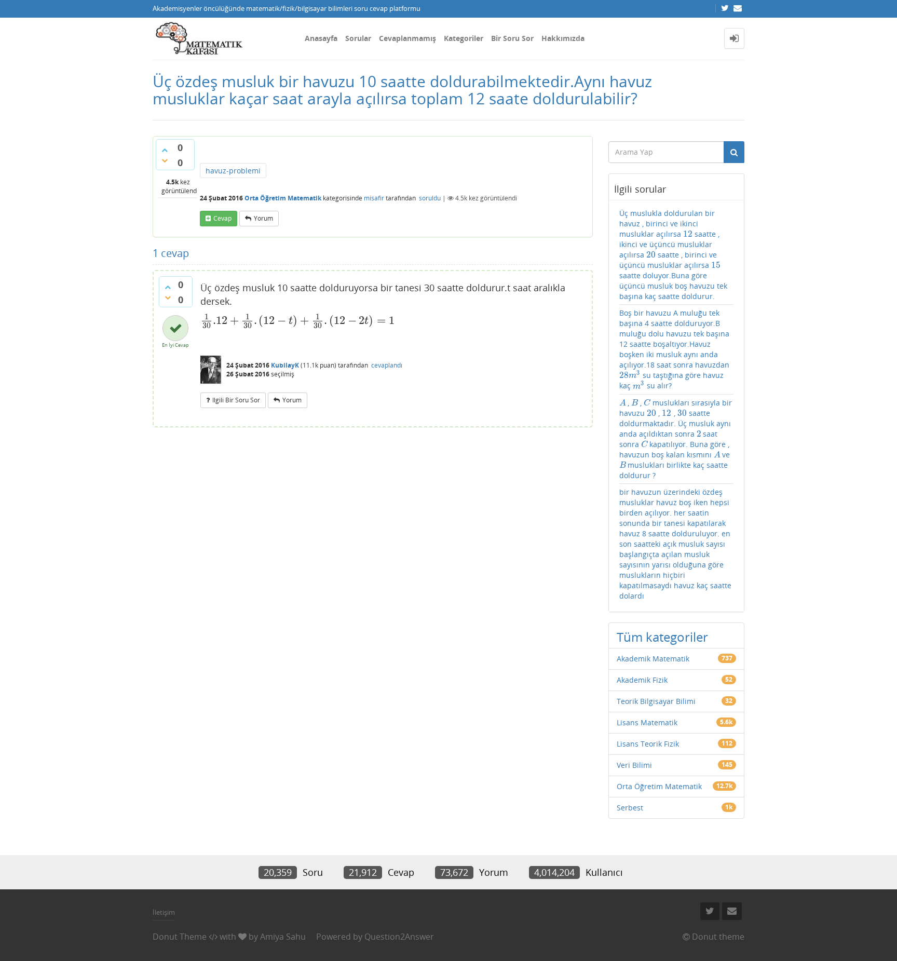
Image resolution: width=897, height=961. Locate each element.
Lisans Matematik (647, 722)
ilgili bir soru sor (236, 400)
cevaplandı (386, 365)
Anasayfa (321, 38)
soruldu (430, 198)
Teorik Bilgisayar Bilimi (656, 701)
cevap (222, 218)
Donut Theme (180, 936)
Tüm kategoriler (662, 636)
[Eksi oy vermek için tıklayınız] (164, 160)
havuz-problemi (233, 170)
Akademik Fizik (642, 680)
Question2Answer (399, 936)
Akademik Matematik (653, 659)
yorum (263, 218)
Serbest (630, 808)
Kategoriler (463, 38)
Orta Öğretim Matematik (282, 198)
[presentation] (297, 320)
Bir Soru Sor (512, 38)
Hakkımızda (563, 38)
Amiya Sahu (283, 936)
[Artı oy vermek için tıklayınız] (164, 150)
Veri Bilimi (634, 765)
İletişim (164, 912)
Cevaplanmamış (407, 38)
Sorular (358, 38)
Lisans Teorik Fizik (648, 744)
